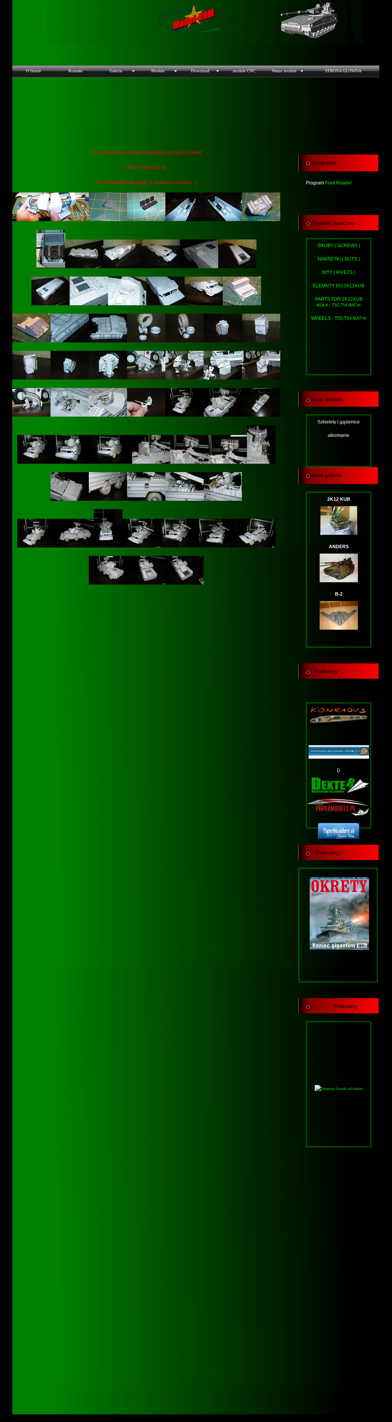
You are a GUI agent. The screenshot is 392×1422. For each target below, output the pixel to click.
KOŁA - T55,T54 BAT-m (339, 305)
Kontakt (76, 70)
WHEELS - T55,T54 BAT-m (338, 318)
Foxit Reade (337, 183)
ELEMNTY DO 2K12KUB (338, 285)
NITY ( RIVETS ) (338, 272)
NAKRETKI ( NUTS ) (339, 259)
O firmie (33, 70)
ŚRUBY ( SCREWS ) (338, 245)
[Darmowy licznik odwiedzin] (339, 1089)
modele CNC (244, 70)
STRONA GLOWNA (343, 70)
